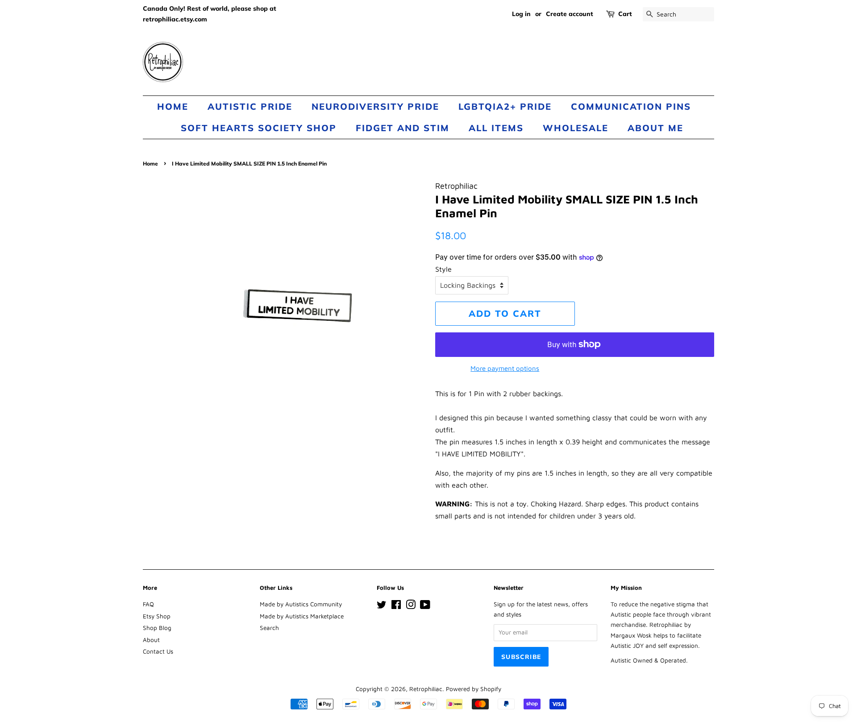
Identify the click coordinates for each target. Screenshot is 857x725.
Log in (521, 14)
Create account (569, 14)
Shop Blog (157, 627)
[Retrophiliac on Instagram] (411, 606)
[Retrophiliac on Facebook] (396, 606)
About (151, 639)
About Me (655, 127)
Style (443, 269)
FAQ (148, 604)
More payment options (504, 368)
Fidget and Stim (402, 127)
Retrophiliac (425, 688)
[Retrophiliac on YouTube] (425, 606)
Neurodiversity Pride (375, 106)
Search (269, 627)
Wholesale (575, 127)
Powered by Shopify (473, 688)
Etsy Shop (157, 616)
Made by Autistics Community (301, 604)
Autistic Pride (250, 106)
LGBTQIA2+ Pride (505, 106)
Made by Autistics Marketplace (302, 616)
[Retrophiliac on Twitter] (382, 606)
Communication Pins (631, 106)
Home (172, 106)
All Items (496, 127)
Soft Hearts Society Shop (259, 127)
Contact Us (158, 651)
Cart (625, 14)
